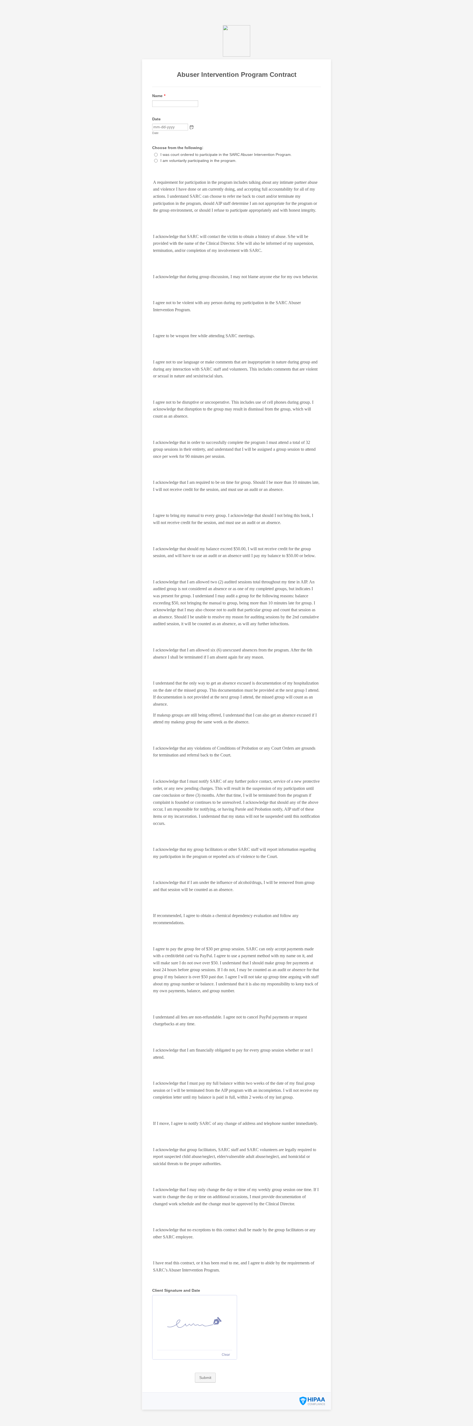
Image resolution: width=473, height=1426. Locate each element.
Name (158, 96)
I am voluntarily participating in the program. (198, 160)
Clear (226, 1354)
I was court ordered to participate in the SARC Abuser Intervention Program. (226, 154)
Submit (205, 1377)
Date (155, 133)
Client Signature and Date (176, 1290)
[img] (194, 1322)
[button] (191, 127)
